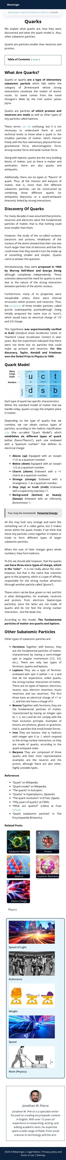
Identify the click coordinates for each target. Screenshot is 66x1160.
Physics (45, 12)
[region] (33, 1130)
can (24, 126)
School (16, 810)
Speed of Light (18, 947)
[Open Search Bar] (61, 4)
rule (7, 432)
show (35, 59)
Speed (13, 1042)
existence (15, 305)
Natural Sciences (30, 12)
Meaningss (13, 12)
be (29, 126)
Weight (13, 1011)
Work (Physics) (18, 1071)
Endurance (15, 979)
